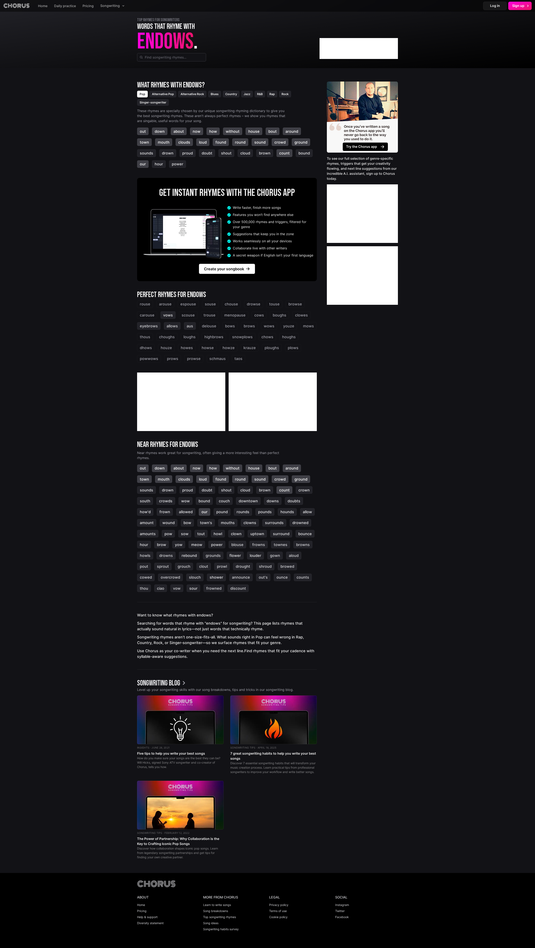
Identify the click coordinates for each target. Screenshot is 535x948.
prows (172, 358)
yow (178, 544)
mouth (163, 142)
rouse (145, 304)
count (284, 153)
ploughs (272, 348)
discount (238, 588)
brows (249, 326)
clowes (301, 315)
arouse (165, 304)
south (145, 501)
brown (264, 153)
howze (229, 348)
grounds (213, 555)
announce (241, 577)
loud (203, 142)
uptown (257, 534)
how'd (145, 512)
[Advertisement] (359, 48)
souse (210, 304)
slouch (195, 577)
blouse (237, 544)
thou (144, 588)
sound (260, 142)
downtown (248, 501)
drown (167, 153)
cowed (146, 577)
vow (177, 588)
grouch (184, 566)
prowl (222, 566)
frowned (214, 588)
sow (185, 534)
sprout (163, 566)
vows (168, 315)
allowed (186, 512)
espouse (188, 304)
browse (295, 304)
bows (230, 326)
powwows (149, 358)
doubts (294, 501)
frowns (258, 544)
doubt (207, 153)
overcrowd (170, 577)
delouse (209, 326)
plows (293, 348)
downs (273, 501)
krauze (249, 348)
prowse (194, 358)
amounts (148, 534)
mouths (228, 523)
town (144, 142)
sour (193, 588)
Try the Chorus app (361, 146)
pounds (265, 512)
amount (147, 523)
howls (145, 555)
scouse (188, 315)
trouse (209, 315)
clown (236, 534)
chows (267, 337)
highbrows (213, 337)
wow (185, 501)
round (240, 142)
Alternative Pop (163, 94)
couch (224, 501)
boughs (279, 315)
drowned (300, 523)
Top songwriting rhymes (219, 917)
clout (203, 566)
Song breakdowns (215, 911)
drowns (166, 555)
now (196, 131)
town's (206, 523)
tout (201, 534)
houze (166, 348)
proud (187, 153)
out (143, 131)
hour (159, 164)
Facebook (342, 917)
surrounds (274, 523)
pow (168, 534)
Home (42, 6)
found (220, 142)
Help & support (147, 917)
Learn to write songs (217, 905)
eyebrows (149, 326)
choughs (167, 337)
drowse (253, 304)
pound (222, 512)
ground (300, 142)
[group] (162, 683)
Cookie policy (278, 917)
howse (208, 348)
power (177, 164)
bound (304, 153)
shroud (265, 566)
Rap (272, 94)
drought (243, 566)
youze (288, 326)
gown (275, 555)
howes (187, 348)
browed (287, 566)
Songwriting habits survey (221, 929)
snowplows (242, 337)
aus (190, 326)
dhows (146, 348)
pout (144, 566)
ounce (282, 577)
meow (196, 544)
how (213, 131)
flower (235, 555)
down (160, 131)
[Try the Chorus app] (362, 117)
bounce (305, 534)
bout (272, 131)
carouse (147, 315)
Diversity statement (150, 923)
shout (226, 153)
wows (269, 326)
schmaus (217, 358)
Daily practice (65, 6)
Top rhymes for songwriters (158, 19)
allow (307, 512)
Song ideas (210, 923)
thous (145, 337)
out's (263, 577)
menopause (235, 315)
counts (303, 577)
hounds (287, 512)
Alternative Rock (192, 94)
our (143, 164)
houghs (289, 337)
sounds (146, 153)
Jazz (247, 94)
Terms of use (278, 911)
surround (281, 534)
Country (231, 94)
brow (161, 544)
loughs (189, 337)
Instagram (342, 905)
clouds (184, 142)
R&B (260, 94)
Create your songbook (224, 269)
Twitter (340, 911)
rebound (189, 555)
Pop (142, 94)
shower (216, 577)
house (254, 131)
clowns (249, 523)
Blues (215, 94)
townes (280, 544)
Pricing (88, 6)
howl (218, 534)
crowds (165, 501)
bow (187, 523)
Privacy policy (278, 905)
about (178, 131)
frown (164, 512)
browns (303, 544)
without (232, 131)
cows (259, 315)
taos (238, 358)
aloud (294, 555)
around (291, 131)
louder (255, 555)
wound (168, 523)
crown (304, 490)
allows (172, 326)
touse (274, 304)
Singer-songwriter (153, 102)
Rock (285, 94)
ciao (160, 588)
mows (308, 326)
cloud (245, 153)
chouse (231, 304)
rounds (243, 512)
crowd (280, 142)
